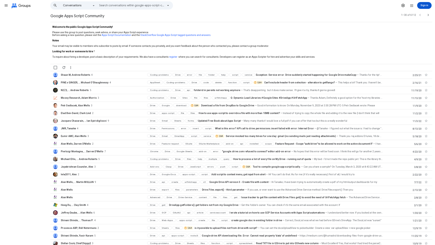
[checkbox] (55, 67)
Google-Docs (169, 174)
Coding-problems (159, 75)
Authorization (157, 97)
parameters (192, 189)
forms (191, 120)
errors (210, 166)
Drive (177, 75)
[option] (79, 5)
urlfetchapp (221, 97)
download (181, 105)
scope (268, 143)
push (222, 166)
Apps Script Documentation (116, 35)
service (248, 75)
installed (254, 143)
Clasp (169, 166)
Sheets (177, 120)
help (223, 75)
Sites (185, 97)
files (206, 97)
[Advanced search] (168, 5)
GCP (164, 212)
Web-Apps (167, 220)
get (236, 197)
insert (196, 128)
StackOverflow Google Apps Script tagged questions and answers (175, 35)
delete (218, 82)
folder (211, 75)
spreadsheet (245, 243)
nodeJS (194, 235)
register (173, 56)
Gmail (165, 120)
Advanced (155, 197)
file (200, 75)
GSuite (188, 143)
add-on (230, 143)
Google (166, 105)
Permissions (168, 128)
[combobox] (132, 5)
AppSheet (155, 82)
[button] (6, 5)
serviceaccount (218, 212)
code (206, 82)
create (174, 182)
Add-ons (154, 166)
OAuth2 (177, 212)
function (232, 82)
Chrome (154, 151)
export (165, 189)
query (226, 159)
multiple (213, 159)
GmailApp (179, 136)
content (203, 197)
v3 (204, 182)
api (188, 90)
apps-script (168, 113)
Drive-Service (185, 197)
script (235, 75)
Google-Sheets (184, 151)
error (189, 75)
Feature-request (170, 143)
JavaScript (195, 166)
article (200, 212)
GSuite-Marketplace (209, 143)
